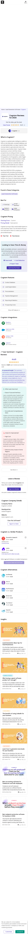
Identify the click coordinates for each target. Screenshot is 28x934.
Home (3, 109)
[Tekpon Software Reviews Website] (2, 2)
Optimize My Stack (14, 268)
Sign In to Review (14, 489)
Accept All (20, 931)
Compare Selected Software (14, 562)
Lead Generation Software (13, 109)
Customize (8, 931)
